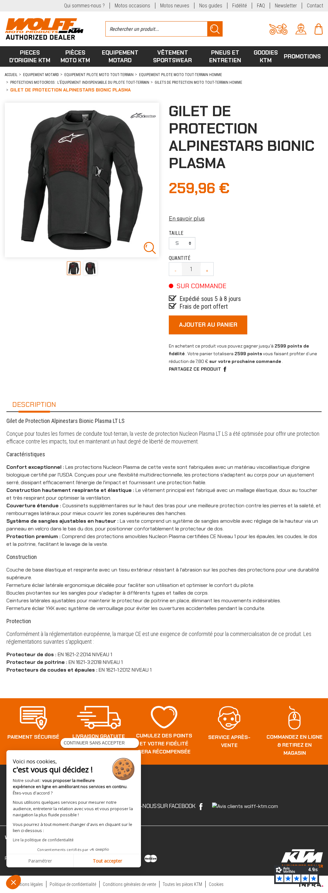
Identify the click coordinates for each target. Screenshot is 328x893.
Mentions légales (28, 884)
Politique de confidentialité (73, 884)
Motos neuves (174, 6)
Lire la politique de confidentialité (43, 840)
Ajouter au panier (208, 325)
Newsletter (286, 6)
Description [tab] (34, 404)
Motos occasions (132, 6)
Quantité (179, 258)
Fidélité (239, 6)
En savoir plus (187, 218)
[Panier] (318, 28)
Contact (315, 6)
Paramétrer (40, 861)
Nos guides (210, 6)
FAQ (261, 6)
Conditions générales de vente (129, 884)
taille (176, 233)
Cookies (216, 884)
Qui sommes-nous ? (84, 6)
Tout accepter (107, 861)
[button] (13, 882)
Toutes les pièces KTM (182, 884)
